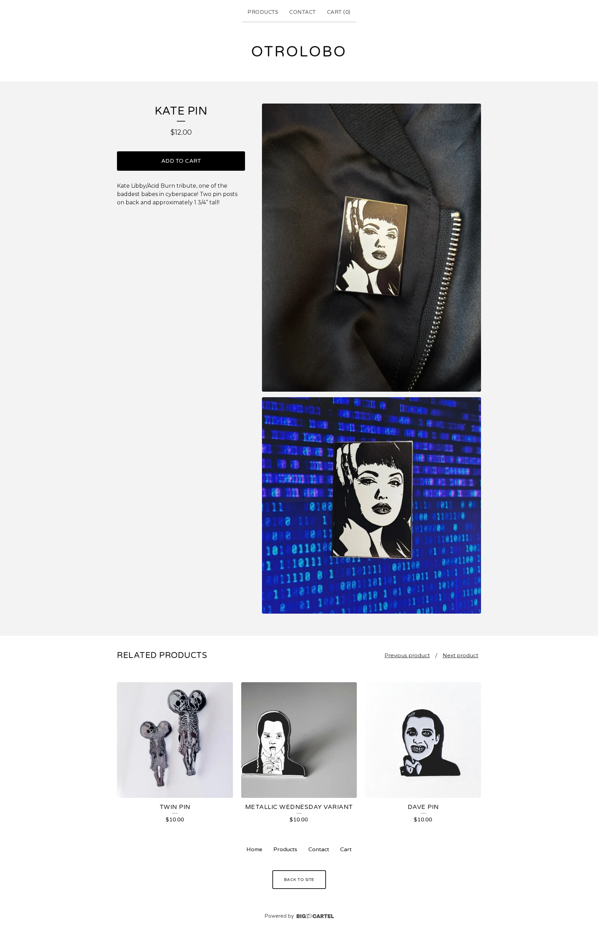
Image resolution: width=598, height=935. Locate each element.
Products (262, 12)
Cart (346, 849)
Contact (302, 12)
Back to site (299, 879)
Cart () (339, 12)
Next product (460, 655)
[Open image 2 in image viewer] (371, 505)
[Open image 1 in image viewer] (371, 248)
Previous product (407, 655)
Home (254, 849)
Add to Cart (181, 161)
